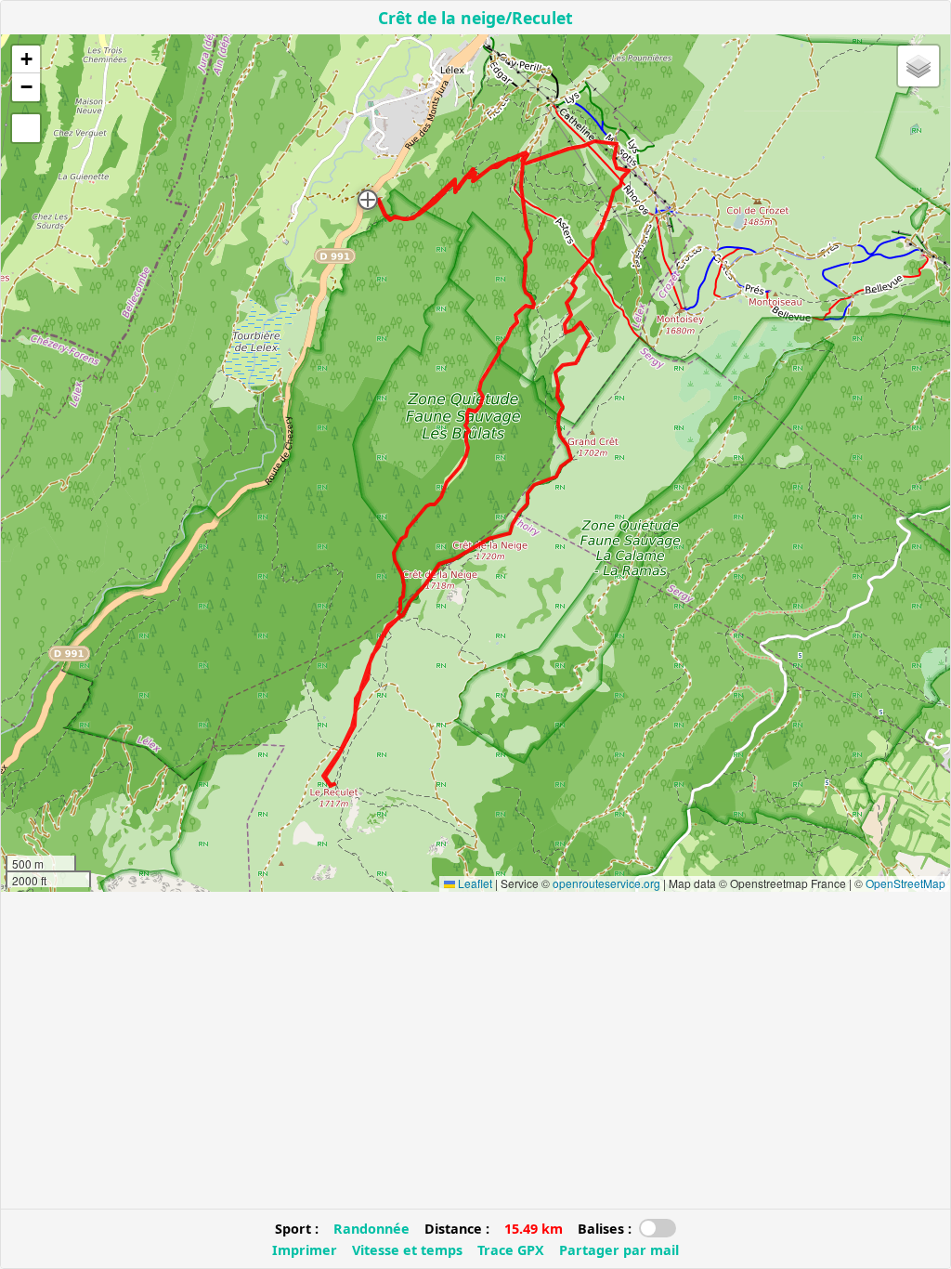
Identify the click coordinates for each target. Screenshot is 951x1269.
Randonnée (371, 1228)
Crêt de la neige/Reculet (475, 18)
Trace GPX (510, 1250)
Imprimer (304, 1250)
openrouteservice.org (606, 883)
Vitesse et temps (407, 1250)
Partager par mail (619, 1250)
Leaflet (473, 883)
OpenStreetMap (905, 883)
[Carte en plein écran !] (26, 128)
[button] (368, 200)
